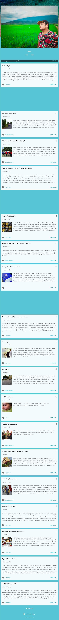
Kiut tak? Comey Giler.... (9, 424)
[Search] (57, 3)
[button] (56, 66)
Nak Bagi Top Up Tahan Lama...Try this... (15, 317)
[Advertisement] (29, 99)
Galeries (32, 617)
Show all (54, 61)
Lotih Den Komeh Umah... (10, 479)
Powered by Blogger (30, 614)
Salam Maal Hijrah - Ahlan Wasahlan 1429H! (16, 243)
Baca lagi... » (53, 84)
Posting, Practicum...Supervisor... (12, 267)
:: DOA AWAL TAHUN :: (10, 584)
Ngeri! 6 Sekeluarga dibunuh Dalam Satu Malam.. (17, 168)
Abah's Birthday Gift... (9, 216)
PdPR (32, 55)
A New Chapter (6, 66)
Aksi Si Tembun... (7, 397)
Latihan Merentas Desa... (9, 113)
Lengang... (5, 369)
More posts (29, 608)
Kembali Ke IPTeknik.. (9, 506)
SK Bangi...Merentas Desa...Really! (13, 141)
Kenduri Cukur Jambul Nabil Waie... (13, 531)
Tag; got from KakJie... (9, 559)
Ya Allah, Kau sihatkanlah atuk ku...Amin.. (15, 451)
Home (26, 55)
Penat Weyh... (6, 342)
